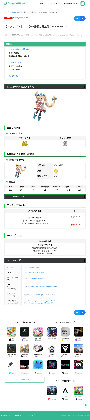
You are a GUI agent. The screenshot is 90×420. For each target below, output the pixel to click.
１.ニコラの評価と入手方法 (17, 49)
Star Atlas (65, 398)
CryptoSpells (25, 355)
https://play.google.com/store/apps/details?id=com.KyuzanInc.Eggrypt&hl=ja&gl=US (39, 302)
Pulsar (66, 355)
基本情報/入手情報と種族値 (19, 56)
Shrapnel (52, 398)
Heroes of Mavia (78, 372)
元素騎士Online (38, 355)
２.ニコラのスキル (13, 63)
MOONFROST (78, 398)
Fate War (11, 339)
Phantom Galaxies (52, 372)
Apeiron (52, 355)
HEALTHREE (11, 372)
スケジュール (54, 3)
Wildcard (79, 339)
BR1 (66, 372)
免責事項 (18, 415)
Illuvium (79, 355)
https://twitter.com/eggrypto (34, 272)
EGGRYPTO (16, 12)
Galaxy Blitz (65, 339)
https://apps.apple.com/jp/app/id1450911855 (40, 295)
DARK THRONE (11, 355)
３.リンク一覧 (12, 76)
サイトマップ (30, 415)
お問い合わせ (6, 415)
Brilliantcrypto (52, 338)
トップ (42, 3)
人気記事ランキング (71, 3)
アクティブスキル (15, 66)
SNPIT (25, 339)
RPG (8, 18)
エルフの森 (38, 339)
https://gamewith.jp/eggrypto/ (34, 278)
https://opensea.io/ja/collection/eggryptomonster (41, 286)
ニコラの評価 (14, 53)
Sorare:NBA (25, 372)
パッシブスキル (14, 69)
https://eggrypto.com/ (31, 267)
